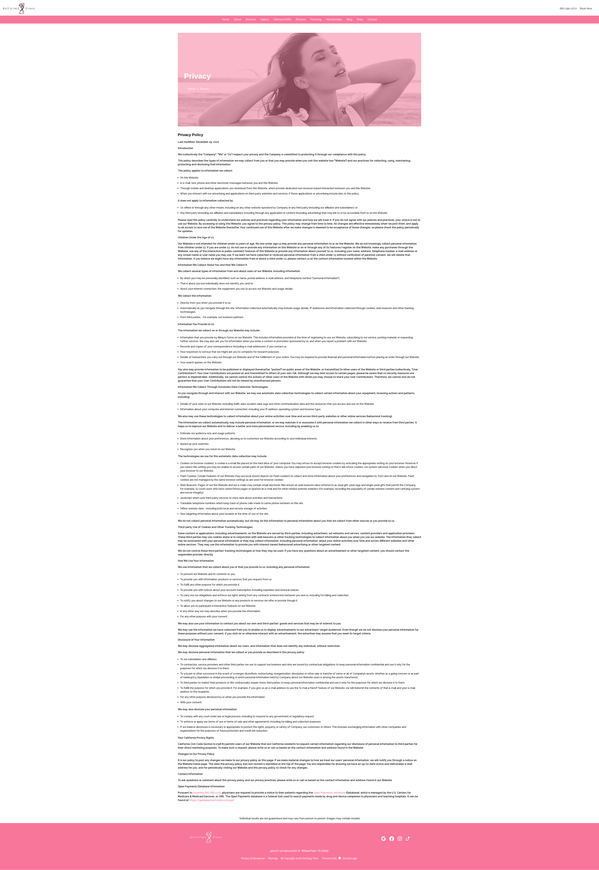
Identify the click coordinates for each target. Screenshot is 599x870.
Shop (360, 19)
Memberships (334, 19)
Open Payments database (329, 792)
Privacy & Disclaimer (253, 858)
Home (225, 19)
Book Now (586, 8)
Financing (315, 19)
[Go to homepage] (277, 9)
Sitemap (273, 858)
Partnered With (282, 19)
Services (251, 19)
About (237, 19)
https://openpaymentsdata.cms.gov (211, 800)
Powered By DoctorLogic (339, 858)
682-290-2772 (568, 8)
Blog (349, 19)
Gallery (265, 19)
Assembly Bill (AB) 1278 (207, 792)
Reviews (301, 19)
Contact (372, 19)
